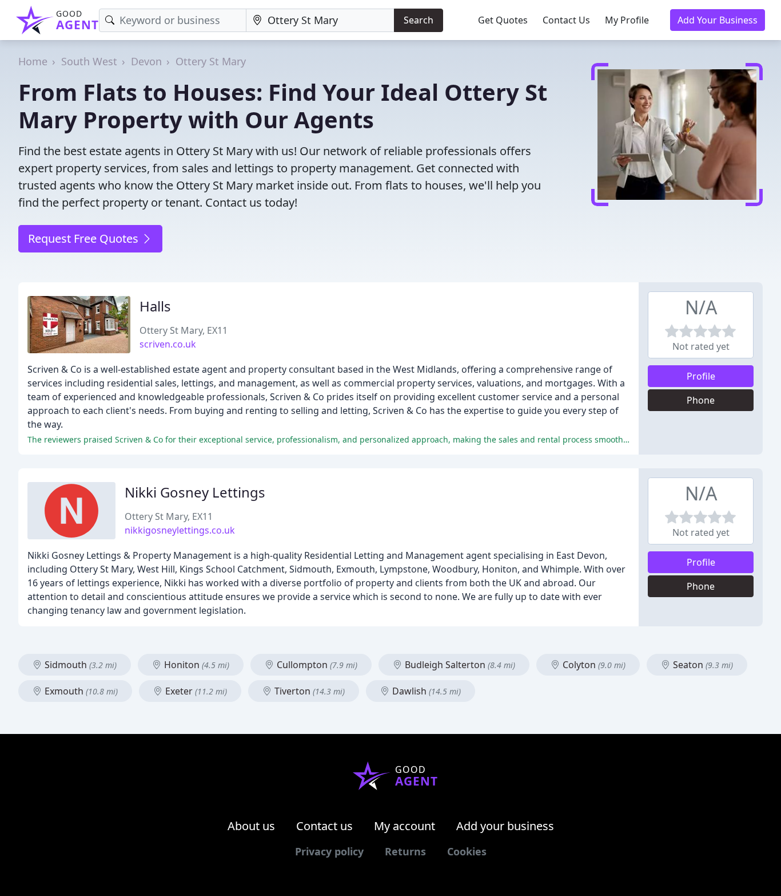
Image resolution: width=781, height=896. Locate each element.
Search (418, 20)
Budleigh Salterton (459, 664)
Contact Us (566, 20)
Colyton (592, 664)
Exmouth (80, 691)
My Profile (627, 20)
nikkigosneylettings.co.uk (180, 530)
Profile (701, 376)
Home (32, 61)
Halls (155, 306)
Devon (146, 61)
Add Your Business (718, 20)
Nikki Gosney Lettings (195, 492)
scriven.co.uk (168, 344)
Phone (701, 400)
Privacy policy (329, 851)
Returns (405, 851)
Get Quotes (503, 20)
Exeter (195, 691)
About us (251, 826)
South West (89, 61)
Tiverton (308, 691)
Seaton (702, 664)
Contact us (324, 826)
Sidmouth (79, 664)
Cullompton (315, 664)
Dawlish (425, 691)
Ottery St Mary (211, 61)
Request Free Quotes (84, 238)
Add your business (505, 826)
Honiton (195, 664)
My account (404, 826)
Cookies (467, 851)
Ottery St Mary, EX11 (184, 330)
